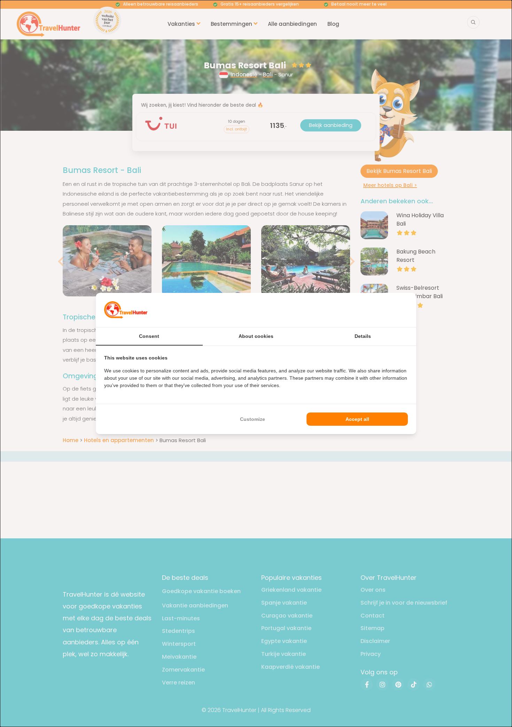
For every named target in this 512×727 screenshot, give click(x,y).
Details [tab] (363, 336)
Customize (252, 419)
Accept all (357, 419)
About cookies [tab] (256, 336)
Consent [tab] (149, 336)
